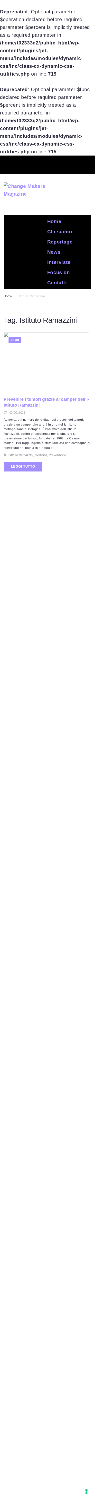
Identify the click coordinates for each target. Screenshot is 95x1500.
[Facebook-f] (20, 163)
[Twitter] (38, 163)
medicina (41, 455)
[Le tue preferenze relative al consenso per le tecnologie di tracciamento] (86, 1491)
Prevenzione (57, 455)
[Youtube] (56, 163)
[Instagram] (75, 163)
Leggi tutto (23, 466)
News (14, 340)
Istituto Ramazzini (21, 455)
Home (8, 296)
